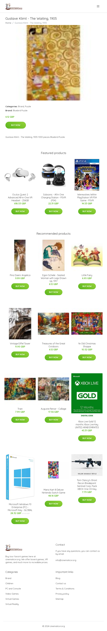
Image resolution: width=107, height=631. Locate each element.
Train (20, 408)
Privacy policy (62, 593)
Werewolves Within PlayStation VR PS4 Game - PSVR (87, 197)
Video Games (12, 593)
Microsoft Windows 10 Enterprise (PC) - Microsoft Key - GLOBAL (20, 507)
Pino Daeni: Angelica (20, 275)
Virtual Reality (12, 604)
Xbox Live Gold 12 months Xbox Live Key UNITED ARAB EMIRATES (87, 424)
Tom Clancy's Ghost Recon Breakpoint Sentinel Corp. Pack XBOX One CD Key (87, 484)
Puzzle (28, 106)
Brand (21, 106)
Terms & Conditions (65, 588)
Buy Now (15, 125)
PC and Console (13, 588)
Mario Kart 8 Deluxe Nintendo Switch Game (53, 491)
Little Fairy (87, 275)
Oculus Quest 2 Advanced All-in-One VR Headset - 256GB (20, 197)
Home (8, 23)
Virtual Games (12, 599)
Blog (58, 578)
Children (9, 583)
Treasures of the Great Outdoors (53, 345)
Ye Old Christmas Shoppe (87, 345)
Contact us (61, 583)
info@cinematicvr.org (66, 560)
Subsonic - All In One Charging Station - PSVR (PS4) (53, 197)
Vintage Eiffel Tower (20, 343)
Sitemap (60, 599)
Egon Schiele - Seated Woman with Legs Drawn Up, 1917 (53, 278)
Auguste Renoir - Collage (53, 408)
